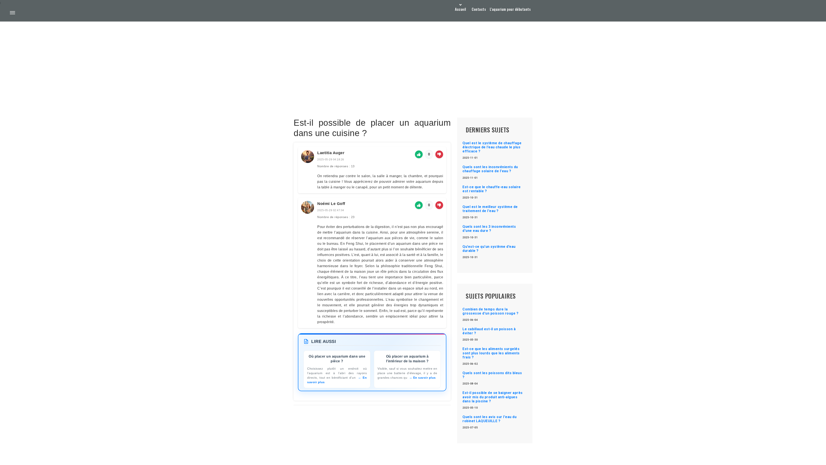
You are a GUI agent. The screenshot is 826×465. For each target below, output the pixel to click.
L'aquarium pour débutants (510, 9)
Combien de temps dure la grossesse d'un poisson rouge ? (490, 311)
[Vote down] (439, 154)
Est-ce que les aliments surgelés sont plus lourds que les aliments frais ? (491, 353)
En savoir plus (424, 377)
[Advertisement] (413, 59)
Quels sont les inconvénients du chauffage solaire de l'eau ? (490, 169)
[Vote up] (419, 154)
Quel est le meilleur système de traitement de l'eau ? (490, 209)
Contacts (479, 9)
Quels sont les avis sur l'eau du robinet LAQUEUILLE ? (489, 419)
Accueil (460, 9)
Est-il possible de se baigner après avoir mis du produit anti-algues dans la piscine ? (492, 397)
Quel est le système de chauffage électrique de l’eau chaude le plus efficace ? (491, 147)
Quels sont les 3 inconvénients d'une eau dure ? (489, 229)
